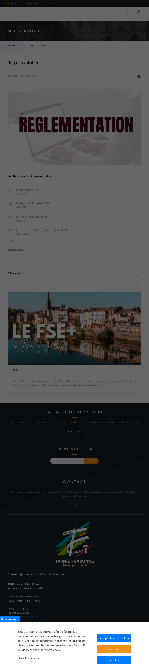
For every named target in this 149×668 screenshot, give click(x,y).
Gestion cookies (10, 619)
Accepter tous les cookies (114, 638)
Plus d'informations (29, 658)
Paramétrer (114, 649)
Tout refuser (114, 660)
